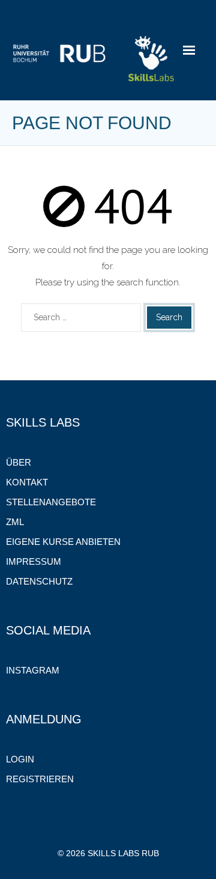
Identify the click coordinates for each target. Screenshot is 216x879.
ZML (15, 522)
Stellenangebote (51, 502)
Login (20, 759)
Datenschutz (39, 581)
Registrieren (40, 779)
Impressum (33, 561)
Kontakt (27, 482)
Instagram (32, 670)
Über (18, 462)
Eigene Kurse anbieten (63, 542)
